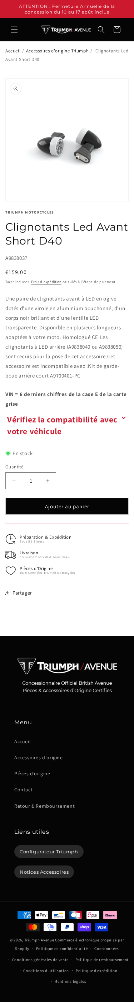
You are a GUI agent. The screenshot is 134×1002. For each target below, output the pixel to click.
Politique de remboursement (102, 959)
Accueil (12, 51)
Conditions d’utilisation (46, 970)
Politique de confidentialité (62, 948)
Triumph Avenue (39, 939)
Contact (23, 789)
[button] (14, 29)
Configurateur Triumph (49, 851)
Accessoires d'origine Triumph (57, 51)
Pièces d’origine (32, 773)
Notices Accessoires (44, 872)
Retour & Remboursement (44, 806)
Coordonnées (106, 948)
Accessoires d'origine (38, 757)
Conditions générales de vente (40, 959)
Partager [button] (22, 593)
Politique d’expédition (96, 970)
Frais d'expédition (46, 281)
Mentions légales (70, 981)
